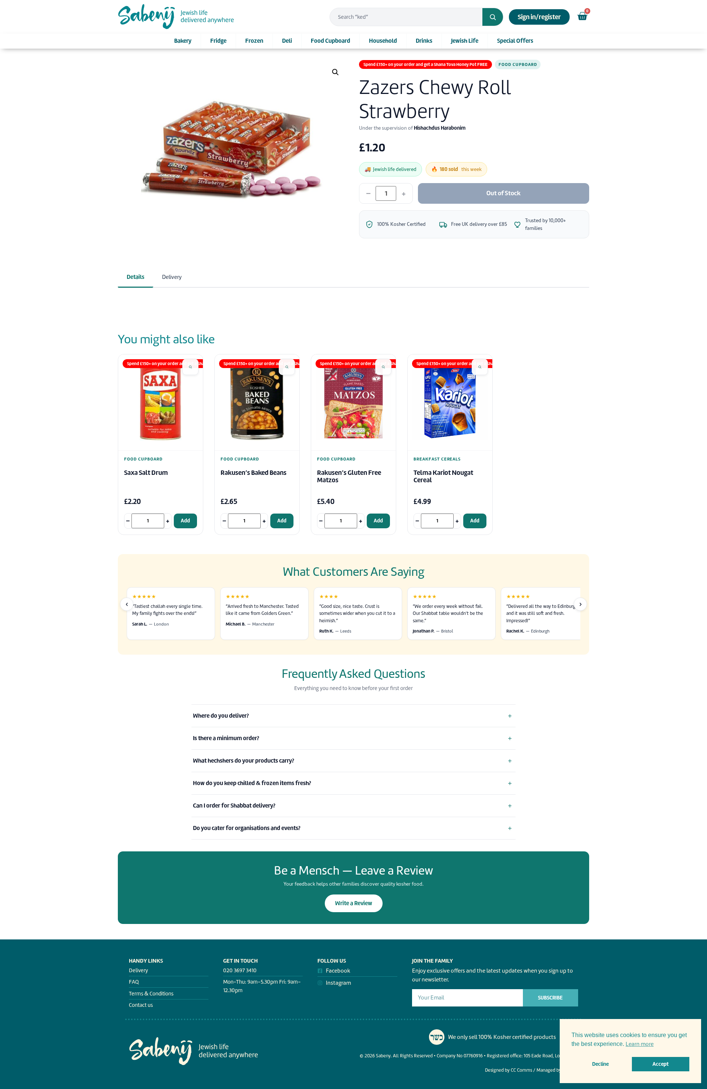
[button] (335, 72)
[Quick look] (190, 367)
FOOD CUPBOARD (518, 64)
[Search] (492, 17)
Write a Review (353, 903)
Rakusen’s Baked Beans (253, 473)
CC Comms (521, 1070)
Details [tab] (135, 277)
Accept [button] (661, 1064)
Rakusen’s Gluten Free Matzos (349, 476)
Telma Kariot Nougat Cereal (443, 476)
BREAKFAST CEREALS (437, 459)
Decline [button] (600, 1064)
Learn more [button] (640, 1044)
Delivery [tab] (172, 277)
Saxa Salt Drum (146, 473)
